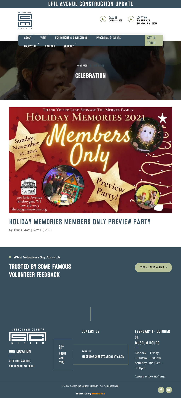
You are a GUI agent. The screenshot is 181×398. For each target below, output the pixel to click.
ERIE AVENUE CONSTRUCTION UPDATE (90, 4)
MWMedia (98, 393)
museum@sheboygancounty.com (103, 357)
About (27, 38)
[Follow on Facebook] (161, 390)
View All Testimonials (152, 267)
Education (30, 46)
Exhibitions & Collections (71, 38)
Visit (43, 38)
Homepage (82, 65)
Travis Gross (21, 230)
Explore (50, 46)
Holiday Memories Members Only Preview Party (80, 221)
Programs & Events (108, 38)
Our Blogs (99, 65)
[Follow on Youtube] (169, 390)
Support (69, 46)
